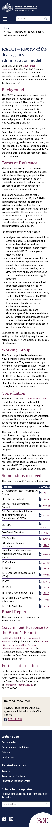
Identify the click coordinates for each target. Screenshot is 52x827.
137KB (46, 587)
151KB (46, 593)
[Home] (21, 7)
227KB (46, 506)
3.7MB (46, 600)
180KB (46, 606)
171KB (46, 493)
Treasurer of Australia (14, 776)
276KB (46, 554)
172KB (46, 533)
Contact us (8, 757)
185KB (46, 499)
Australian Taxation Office (16, 781)
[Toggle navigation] (5, 18)
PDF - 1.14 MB (15, 719)
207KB (46, 582)
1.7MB (46, 545)
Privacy (6, 752)
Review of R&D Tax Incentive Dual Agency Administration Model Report (25, 645)
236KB (46, 538)
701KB (46, 515)
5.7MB (46, 575)
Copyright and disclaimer (15, 747)
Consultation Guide (37, 398)
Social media (9, 742)
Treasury (7, 771)
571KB (46, 563)
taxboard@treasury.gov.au (19, 684)
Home (6, 28)
